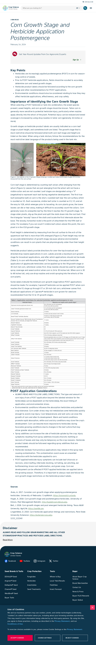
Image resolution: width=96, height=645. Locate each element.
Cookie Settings (45, 638)
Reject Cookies (72, 638)
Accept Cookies (17, 638)
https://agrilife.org (36, 508)
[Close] (92, 607)
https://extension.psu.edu (41, 515)
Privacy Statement (62, 621)
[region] (48, 625)
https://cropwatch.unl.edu (64, 495)
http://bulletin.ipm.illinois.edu (54, 502)
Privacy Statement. (75, 629)
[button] (7, 554)
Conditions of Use (15, 624)
